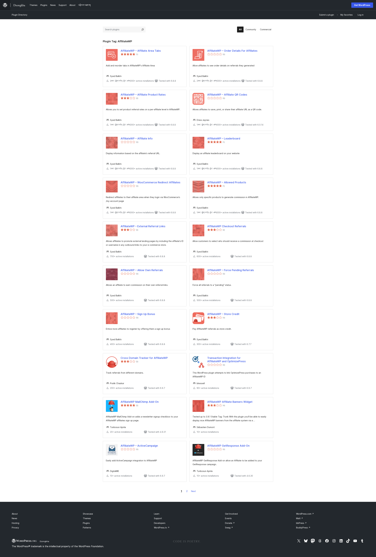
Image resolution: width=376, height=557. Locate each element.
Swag (229, 527)
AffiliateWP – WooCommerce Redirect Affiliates (150, 182)
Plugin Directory (19, 15)
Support (158, 518)
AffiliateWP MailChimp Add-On (140, 401)
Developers (159, 523)
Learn (156, 514)
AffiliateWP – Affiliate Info (137, 138)
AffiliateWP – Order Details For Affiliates (232, 50)
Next (193, 491)
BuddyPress (303, 527)
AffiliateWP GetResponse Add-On (228, 445)
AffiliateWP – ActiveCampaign (139, 445)
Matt (299, 518)
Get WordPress (362, 5)
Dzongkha (44, 541)
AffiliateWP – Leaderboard (223, 138)
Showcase (88, 514)
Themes (87, 518)
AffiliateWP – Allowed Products (226, 182)
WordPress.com (305, 514)
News (14, 518)
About (15, 514)
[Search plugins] (143, 29)
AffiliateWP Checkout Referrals (226, 226)
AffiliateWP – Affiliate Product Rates (143, 94)
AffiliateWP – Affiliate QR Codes (227, 94)
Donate (230, 523)
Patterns (87, 527)
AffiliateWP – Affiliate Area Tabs (141, 50)
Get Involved (231, 514)
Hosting (15, 523)
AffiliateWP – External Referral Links (143, 226)
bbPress (301, 523)
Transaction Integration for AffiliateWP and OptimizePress (226, 359)
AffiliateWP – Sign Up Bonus (138, 314)
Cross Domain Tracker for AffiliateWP (144, 357)
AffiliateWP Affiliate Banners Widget (229, 401)
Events (228, 518)
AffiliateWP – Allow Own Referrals (142, 270)
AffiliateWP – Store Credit (223, 314)
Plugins (86, 523)
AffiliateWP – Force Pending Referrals (230, 270)
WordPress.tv (161, 527)
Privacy (15, 527)
